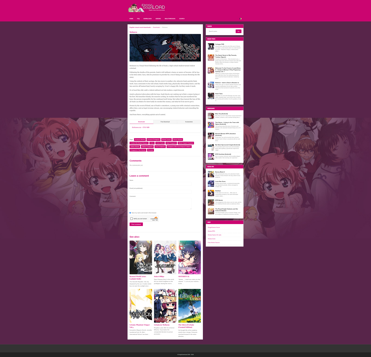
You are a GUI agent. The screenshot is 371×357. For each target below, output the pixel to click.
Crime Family (160, 143)
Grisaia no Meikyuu (161, 325)
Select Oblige (159, 276)
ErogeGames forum (214, 227)
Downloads (147, 18)
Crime (152, 143)
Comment (133, 196)
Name (131, 180)
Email (136, 188)
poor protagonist (160, 146)
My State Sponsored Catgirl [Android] (227, 145)
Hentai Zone (211, 239)
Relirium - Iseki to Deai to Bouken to (227, 82)
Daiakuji (218, 191)
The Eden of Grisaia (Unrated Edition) (186, 326)
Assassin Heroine (140, 139)
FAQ (138, 18)
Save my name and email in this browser (144, 213)
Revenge (150, 150)
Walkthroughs (170, 18)
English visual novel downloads (140, 27)
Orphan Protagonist (147, 146)
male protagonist (171, 143)
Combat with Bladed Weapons (139, 143)
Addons (158, 18)
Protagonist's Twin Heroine (138, 150)
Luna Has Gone (220, 181)
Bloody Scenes (166, 139)
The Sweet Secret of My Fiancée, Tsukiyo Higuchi (226, 56)
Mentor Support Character (186, 143)
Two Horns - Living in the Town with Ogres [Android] (227, 123)
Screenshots (189, 122)
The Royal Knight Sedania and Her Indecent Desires (226, 209)
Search (181, 18)
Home (131, 18)
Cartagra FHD (219, 44)
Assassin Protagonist (154, 139)
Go (239, 31)
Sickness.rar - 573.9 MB (140, 127)
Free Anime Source (214, 242)
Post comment (136, 224)
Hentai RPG (211, 231)
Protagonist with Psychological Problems (179, 146)
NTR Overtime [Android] (223, 154)
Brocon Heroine (177, 139)
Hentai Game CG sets (214, 235)
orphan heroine (135, 146)
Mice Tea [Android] (221, 113)
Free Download (165, 122)
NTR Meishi (219, 200)
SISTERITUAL (183, 276)
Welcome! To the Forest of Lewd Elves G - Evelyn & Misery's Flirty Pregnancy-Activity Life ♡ (228, 69)
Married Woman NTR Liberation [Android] (225, 134)
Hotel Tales (219, 93)
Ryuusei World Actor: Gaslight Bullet (138, 277)
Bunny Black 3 (220, 172)
